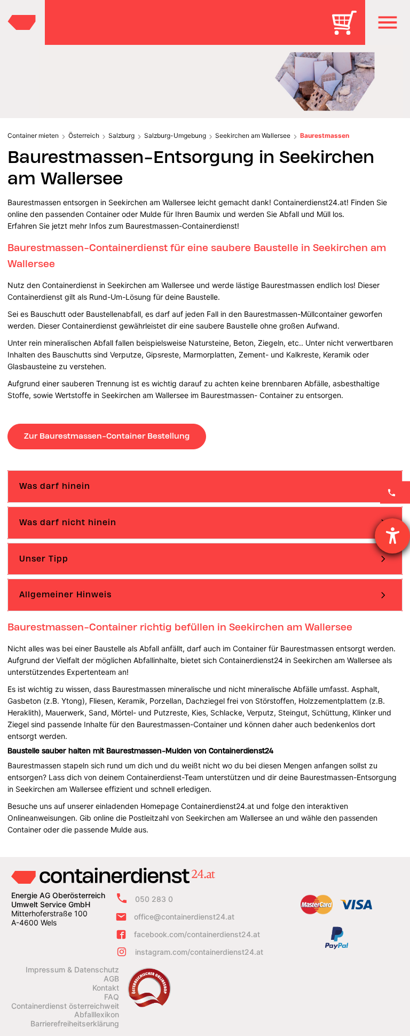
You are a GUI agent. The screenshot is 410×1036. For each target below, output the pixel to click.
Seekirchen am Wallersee (252, 135)
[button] (387, 22)
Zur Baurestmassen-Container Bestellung (107, 436)
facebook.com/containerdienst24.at (197, 934)
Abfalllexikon (96, 1014)
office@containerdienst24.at (184, 916)
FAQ (111, 997)
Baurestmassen (324, 135)
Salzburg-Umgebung (175, 135)
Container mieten (33, 135)
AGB (111, 979)
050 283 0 (154, 898)
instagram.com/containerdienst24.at (199, 951)
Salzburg (121, 135)
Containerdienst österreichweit (65, 1006)
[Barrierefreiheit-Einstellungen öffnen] (392, 536)
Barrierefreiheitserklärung (74, 1023)
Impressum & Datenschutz (72, 969)
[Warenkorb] (348, 30)
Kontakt (105, 988)
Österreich (83, 135)
